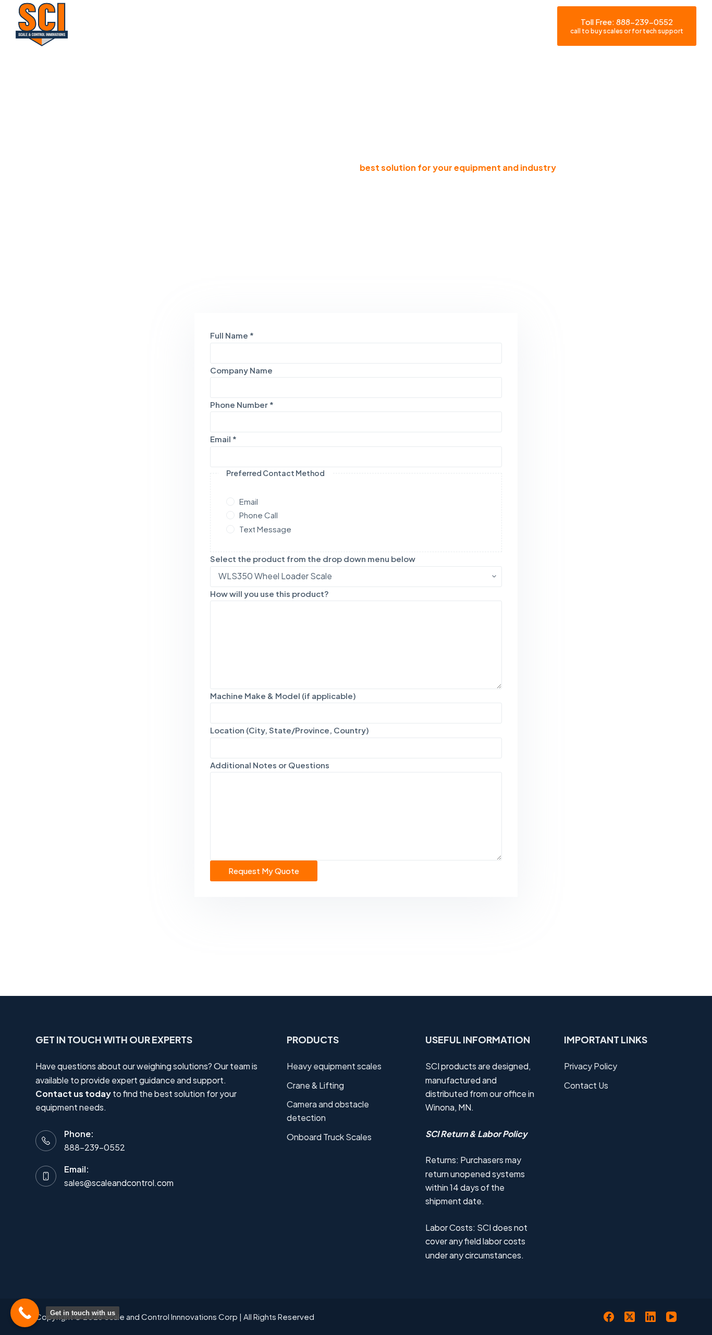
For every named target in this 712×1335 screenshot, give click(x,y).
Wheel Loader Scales (298, 26)
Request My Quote (263, 871)
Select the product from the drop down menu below (312, 559)
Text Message (265, 529)
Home (152, 26)
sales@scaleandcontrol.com (119, 1182)
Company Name (241, 370)
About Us (209, 26)
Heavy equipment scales (334, 1065)
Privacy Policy (590, 1065)
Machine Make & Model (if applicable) (283, 696)
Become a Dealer (536, 26)
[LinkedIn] (650, 1317)
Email (223, 439)
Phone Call (258, 515)
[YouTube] (671, 1317)
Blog (389, 26)
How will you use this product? (269, 593)
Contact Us (451, 26)
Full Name (232, 335)
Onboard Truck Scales (329, 1136)
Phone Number (242, 404)
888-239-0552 (94, 1147)
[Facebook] (609, 1317)
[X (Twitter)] (629, 1317)
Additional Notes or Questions (269, 765)
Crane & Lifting (315, 1085)
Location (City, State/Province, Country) (289, 730)
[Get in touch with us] (24, 1313)
